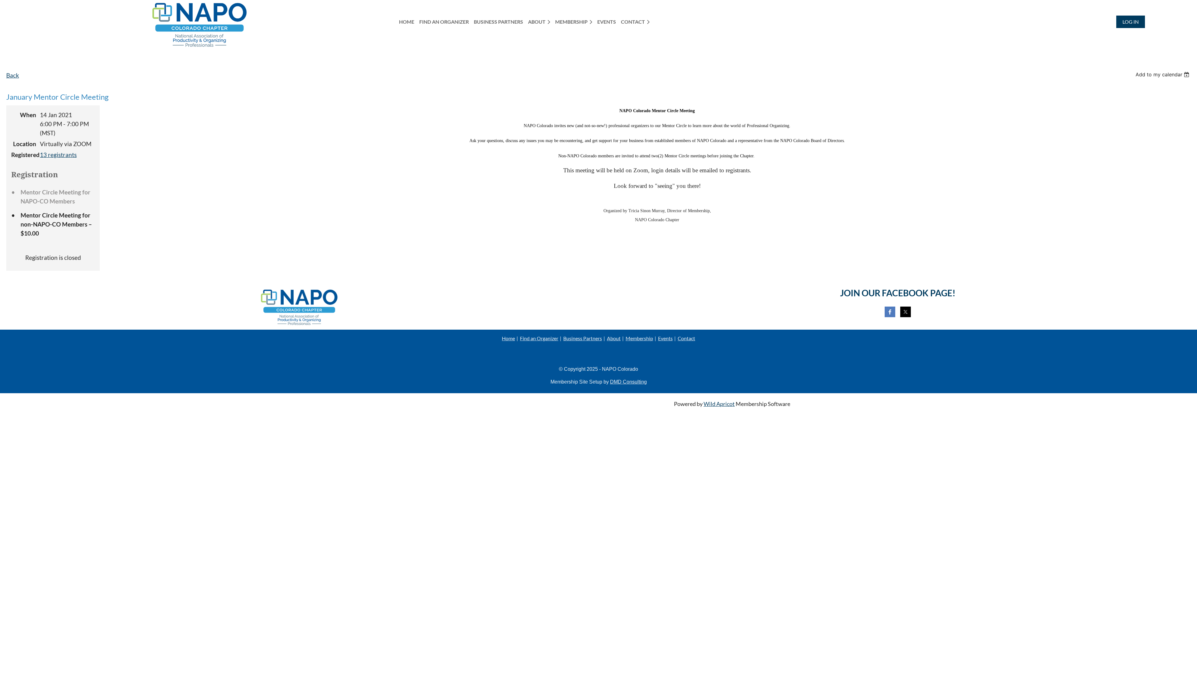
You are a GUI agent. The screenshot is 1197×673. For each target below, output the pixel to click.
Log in (1130, 22)
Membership (639, 338)
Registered (23, 154)
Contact (686, 338)
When (28, 114)
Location (24, 143)
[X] (905, 312)
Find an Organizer (539, 338)
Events (665, 338)
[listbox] (1163, 74)
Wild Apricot (719, 404)
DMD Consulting (628, 381)
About (614, 338)
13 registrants (58, 154)
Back (12, 75)
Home (508, 338)
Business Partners (582, 338)
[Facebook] (890, 312)
